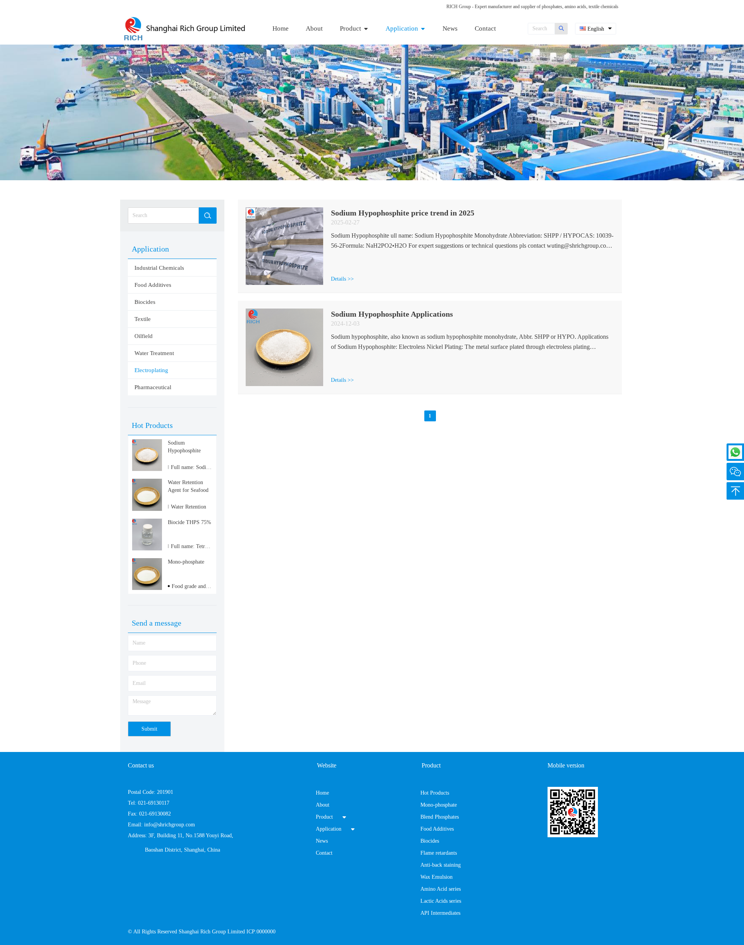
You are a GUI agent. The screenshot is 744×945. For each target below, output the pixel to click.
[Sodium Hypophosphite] (147, 469)
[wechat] (735, 471)
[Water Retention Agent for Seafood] (147, 509)
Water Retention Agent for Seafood (188, 486)
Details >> (342, 279)
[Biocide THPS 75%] (147, 549)
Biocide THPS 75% (189, 522)
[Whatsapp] (735, 452)
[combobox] (595, 29)
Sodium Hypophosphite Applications (392, 314)
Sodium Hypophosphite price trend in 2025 (402, 213)
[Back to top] (735, 491)
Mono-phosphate (186, 562)
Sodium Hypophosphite (184, 447)
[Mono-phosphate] (147, 588)
